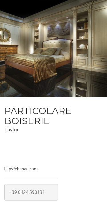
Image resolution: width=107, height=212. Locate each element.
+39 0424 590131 (27, 192)
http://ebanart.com (21, 168)
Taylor (11, 129)
